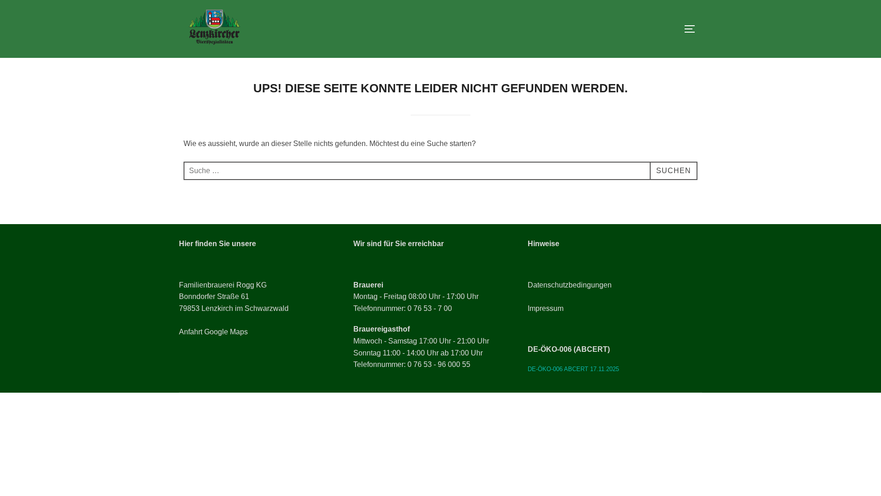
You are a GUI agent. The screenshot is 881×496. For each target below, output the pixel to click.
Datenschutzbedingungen (570, 285)
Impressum (545, 308)
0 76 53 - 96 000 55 (438, 364)
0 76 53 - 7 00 (429, 308)
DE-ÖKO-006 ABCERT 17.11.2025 (573, 369)
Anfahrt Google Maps (213, 332)
